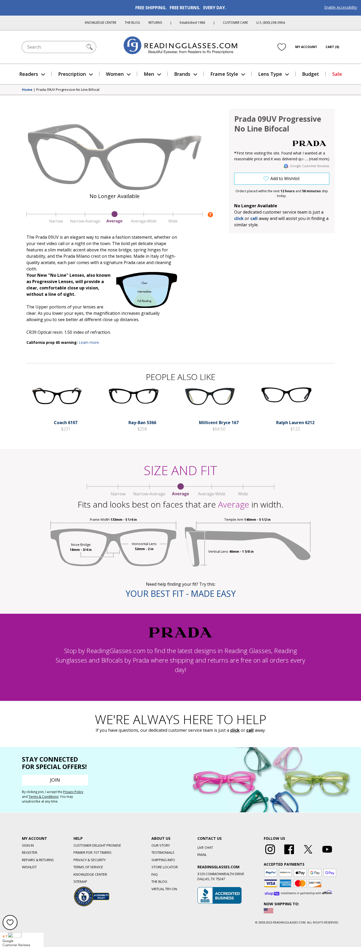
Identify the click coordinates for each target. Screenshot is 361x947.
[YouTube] (327, 854)
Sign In (28, 845)
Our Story (160, 845)
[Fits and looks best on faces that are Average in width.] (114, 222)
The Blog (132, 22)
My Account (306, 47)
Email (202, 854)
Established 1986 (192, 22)
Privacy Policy (73, 792)
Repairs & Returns (38, 859)
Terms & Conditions (43, 796)
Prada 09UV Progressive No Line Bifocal (67, 90)
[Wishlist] (281, 46)
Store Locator (164, 867)
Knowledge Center (100, 22)
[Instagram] (270, 854)
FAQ (154, 874)
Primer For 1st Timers (92, 852)
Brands (182, 74)
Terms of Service (88, 867)
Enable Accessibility (340, 7)
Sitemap (80, 881)
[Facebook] (289, 854)
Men (149, 74)
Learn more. (89, 342)
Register (29, 852)
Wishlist (29, 867)
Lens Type (270, 74)
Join (55, 780)
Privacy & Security (89, 859)
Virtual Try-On (164, 889)
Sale (337, 74)
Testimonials (162, 852)
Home (27, 90)
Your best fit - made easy (181, 593)
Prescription (72, 74)
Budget (310, 74)
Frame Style (224, 74)
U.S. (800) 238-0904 (270, 22)
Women (115, 74)
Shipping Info (163, 859)
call (254, 218)
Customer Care (235, 22)
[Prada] (309, 143)
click (235, 730)
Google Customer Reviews (309, 166)
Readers (28, 74)
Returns (155, 22)
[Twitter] (308, 854)
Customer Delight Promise (97, 845)
